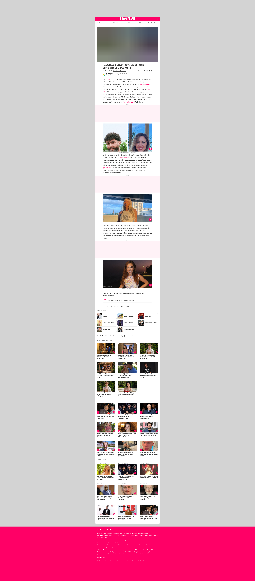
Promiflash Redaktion (119, 71)
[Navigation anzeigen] (98, 19)
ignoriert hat (107, 167)
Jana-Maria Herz (145, 84)
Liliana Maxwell (124, 157)
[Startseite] (127, 19)
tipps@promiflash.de (127, 336)
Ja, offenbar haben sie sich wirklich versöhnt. (120, 300)
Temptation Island (129, 102)
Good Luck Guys (110, 79)
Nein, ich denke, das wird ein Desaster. (118, 306)
